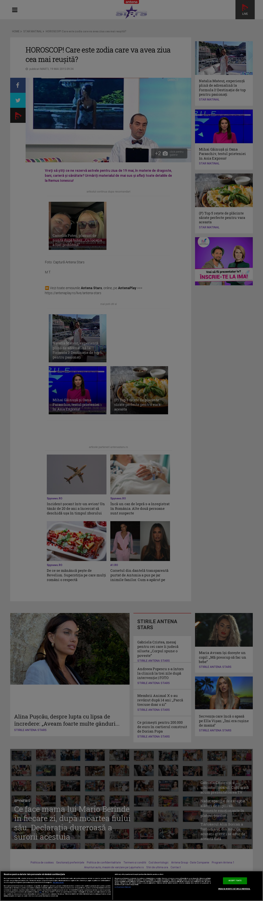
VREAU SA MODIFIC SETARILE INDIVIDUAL (234, 889)
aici (40, 892)
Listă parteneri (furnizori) (123, 887)
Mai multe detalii (58, 882)
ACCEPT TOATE (235, 881)
